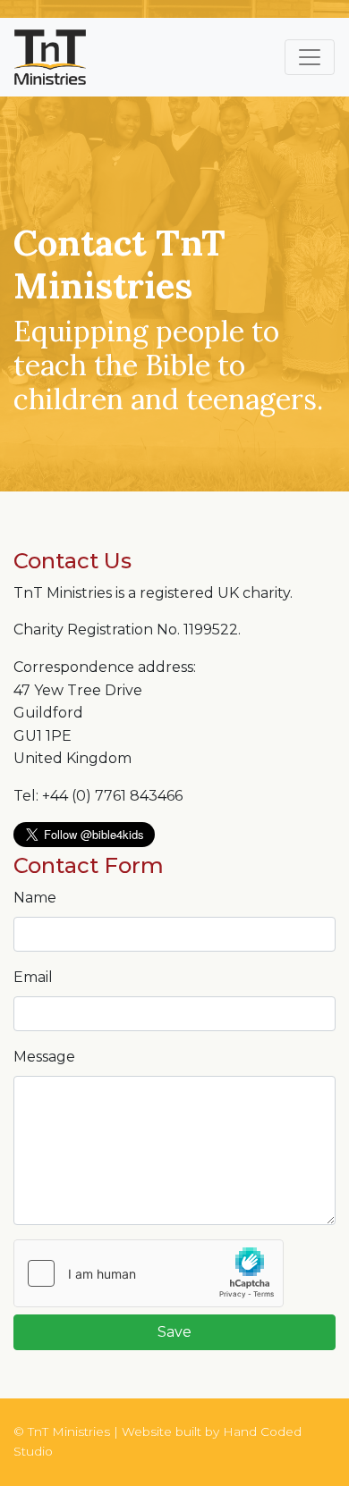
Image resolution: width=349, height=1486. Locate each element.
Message (44, 1056)
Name (34, 897)
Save (174, 1331)
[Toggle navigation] (310, 57)
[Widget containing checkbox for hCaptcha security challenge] (148, 1273)
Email (33, 977)
